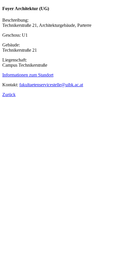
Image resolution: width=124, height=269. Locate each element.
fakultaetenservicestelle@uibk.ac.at (51, 84)
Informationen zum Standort (27, 74)
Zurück (9, 94)
